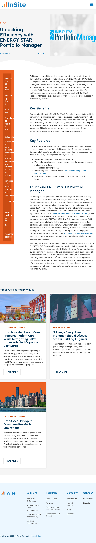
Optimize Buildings (14, 327)
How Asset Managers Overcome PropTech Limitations (18, 424)
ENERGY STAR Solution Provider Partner (70, 213)
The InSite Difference (31, 500)
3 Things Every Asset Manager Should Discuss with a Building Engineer (70, 335)
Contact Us (88, 499)
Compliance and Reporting (53, 515)
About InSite (72, 499)
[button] (6, 219)
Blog (69, 509)
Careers (70, 514)
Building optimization (32, 522)
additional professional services (78, 233)
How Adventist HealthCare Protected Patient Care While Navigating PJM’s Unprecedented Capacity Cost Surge (22, 338)
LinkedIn (86, 503)
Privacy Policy (36, 536)
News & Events (70, 504)
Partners (49, 503)
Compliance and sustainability (34, 515)
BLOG (3, 23)
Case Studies (51, 499)
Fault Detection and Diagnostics (53, 508)
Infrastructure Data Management (33, 507)
